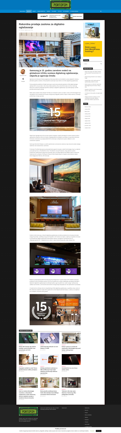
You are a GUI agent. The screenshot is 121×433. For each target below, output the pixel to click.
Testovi (60, 11)
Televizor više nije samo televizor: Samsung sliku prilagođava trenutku (69, 392)
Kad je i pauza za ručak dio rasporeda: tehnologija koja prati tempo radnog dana (71, 348)
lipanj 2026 (87, 111)
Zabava (48, 11)
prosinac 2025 (88, 125)
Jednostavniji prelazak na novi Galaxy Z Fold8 (49, 347)
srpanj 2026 (87, 109)
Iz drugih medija (74, 11)
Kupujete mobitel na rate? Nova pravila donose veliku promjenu (28, 368)
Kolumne (54, 11)
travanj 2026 (87, 116)
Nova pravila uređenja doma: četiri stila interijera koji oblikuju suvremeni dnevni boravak (49, 392)
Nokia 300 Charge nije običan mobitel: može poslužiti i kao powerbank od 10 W (27, 348)
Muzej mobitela (41, 11)
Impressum (64, 407)
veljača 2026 (87, 120)
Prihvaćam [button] (99, 430)
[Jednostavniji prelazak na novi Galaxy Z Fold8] (49, 338)
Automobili (66, 11)
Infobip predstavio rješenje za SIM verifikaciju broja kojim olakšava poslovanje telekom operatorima (48, 370)
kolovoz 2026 (88, 106)
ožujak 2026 (87, 118)
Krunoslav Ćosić (29, 30)
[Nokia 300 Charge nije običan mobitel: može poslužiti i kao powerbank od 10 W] (28, 338)
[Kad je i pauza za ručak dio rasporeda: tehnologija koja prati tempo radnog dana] (71, 338)
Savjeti (34, 11)
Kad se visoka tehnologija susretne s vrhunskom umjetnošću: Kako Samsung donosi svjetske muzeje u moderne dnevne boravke (27, 394)
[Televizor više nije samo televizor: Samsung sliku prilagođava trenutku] (71, 382)
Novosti (29, 11)
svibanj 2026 (87, 113)
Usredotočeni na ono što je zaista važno (69, 368)
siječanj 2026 (87, 123)
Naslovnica (22, 11)
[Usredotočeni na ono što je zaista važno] (71, 359)
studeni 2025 (87, 127)
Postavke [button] (92, 430)
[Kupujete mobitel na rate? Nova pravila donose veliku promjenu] (28, 359)
